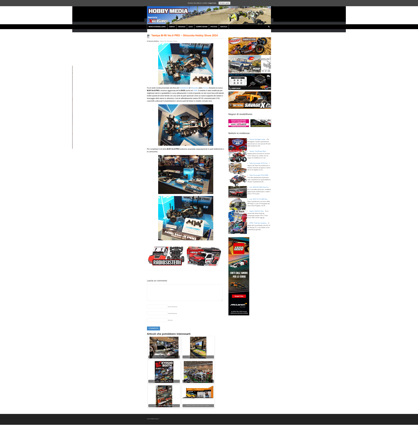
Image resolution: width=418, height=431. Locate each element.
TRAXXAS (181, 27)
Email (172, 313)
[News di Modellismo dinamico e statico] (172, 13)
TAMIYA (172, 27)
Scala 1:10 (163, 41)
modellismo (184, 88)
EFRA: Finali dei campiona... (258, 223)
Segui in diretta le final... (257, 211)
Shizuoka (169, 41)
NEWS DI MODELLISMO (157, 27)
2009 (195, 90)
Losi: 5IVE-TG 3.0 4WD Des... (259, 199)
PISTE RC (214, 27)
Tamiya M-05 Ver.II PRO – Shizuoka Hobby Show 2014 (184, 35)
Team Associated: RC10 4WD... (259, 175)
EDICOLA (223, 27)
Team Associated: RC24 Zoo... (259, 163)
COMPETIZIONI (201, 27)
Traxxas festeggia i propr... (257, 139)
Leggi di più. (212, 3)
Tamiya (175, 41)
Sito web (170, 320)
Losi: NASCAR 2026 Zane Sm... (259, 187)
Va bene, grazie (224, 3)
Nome (172, 306)
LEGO (191, 27)
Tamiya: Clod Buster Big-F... (258, 151)
